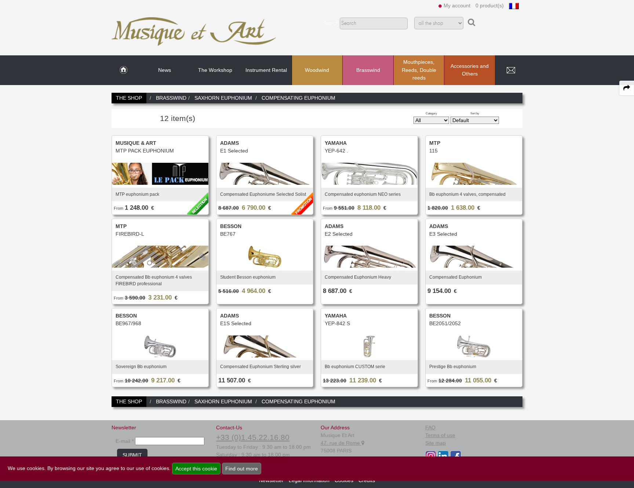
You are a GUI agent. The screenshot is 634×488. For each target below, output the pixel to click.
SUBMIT (132, 455)
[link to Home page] (123, 70)
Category (431, 113)
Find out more (241, 469)
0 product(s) (490, 5)
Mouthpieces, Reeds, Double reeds (419, 70)
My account (457, 5)
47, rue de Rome (341, 443)
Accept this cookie (196, 469)
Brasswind (368, 70)
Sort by (474, 113)
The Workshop (215, 70)
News (164, 70)
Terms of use (440, 435)
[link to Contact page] (510, 70)
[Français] (514, 5)
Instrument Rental (266, 70)
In (411, 23)
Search (330, 23)
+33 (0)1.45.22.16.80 (252, 437)
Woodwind (317, 70)
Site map (435, 443)
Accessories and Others (470, 70)
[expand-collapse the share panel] (626, 88)
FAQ (430, 427)
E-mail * (125, 441)
